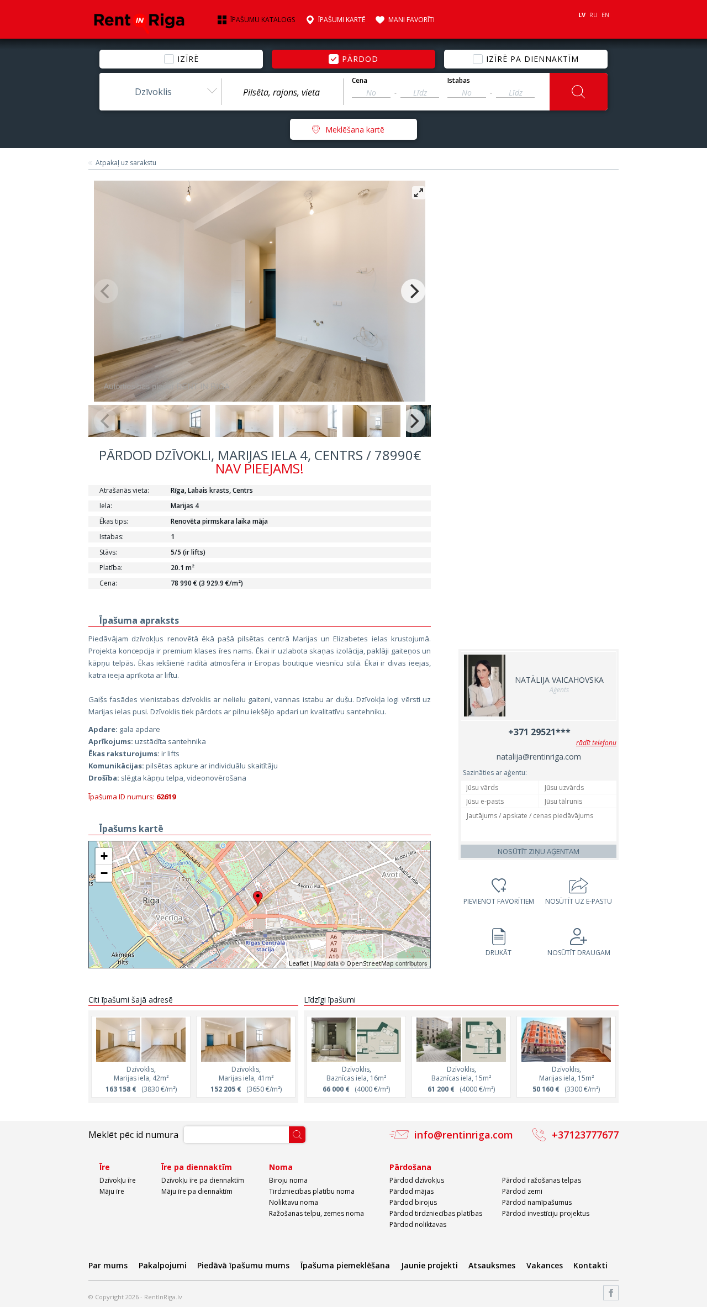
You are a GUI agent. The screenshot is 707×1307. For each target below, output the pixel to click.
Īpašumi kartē (341, 19)
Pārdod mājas (411, 1191)
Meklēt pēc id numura (133, 1135)
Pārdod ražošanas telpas (541, 1180)
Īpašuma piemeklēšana (345, 1265)
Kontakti (590, 1265)
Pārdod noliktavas (417, 1224)
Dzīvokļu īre (117, 1180)
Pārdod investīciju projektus (545, 1213)
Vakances (544, 1265)
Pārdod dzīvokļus (416, 1180)
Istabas (458, 80)
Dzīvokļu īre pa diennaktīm (202, 1180)
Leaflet (299, 963)
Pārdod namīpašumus (537, 1202)
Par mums (108, 1265)
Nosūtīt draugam (578, 952)
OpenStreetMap (370, 963)
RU (593, 14)
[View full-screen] (418, 192)
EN (605, 14)
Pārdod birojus (413, 1202)
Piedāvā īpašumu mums (243, 1265)
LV (581, 14)
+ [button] (104, 856)
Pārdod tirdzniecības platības (435, 1213)
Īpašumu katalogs (262, 19)
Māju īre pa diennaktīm (197, 1191)
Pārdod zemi (522, 1191)
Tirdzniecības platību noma (312, 1191)
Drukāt (498, 952)
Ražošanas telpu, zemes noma (316, 1213)
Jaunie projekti (429, 1265)
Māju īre (111, 1191)
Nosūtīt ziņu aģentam (538, 851)
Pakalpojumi (163, 1265)
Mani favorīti (411, 19)
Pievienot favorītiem (498, 901)
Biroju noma (288, 1180)
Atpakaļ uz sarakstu (126, 163)
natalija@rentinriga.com (539, 756)
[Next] (413, 291)
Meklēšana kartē (354, 129)
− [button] (104, 873)
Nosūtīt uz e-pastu (578, 901)
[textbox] (282, 92)
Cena (359, 80)
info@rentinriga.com (463, 1134)
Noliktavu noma (293, 1202)
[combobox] (160, 91)
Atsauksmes (491, 1265)
